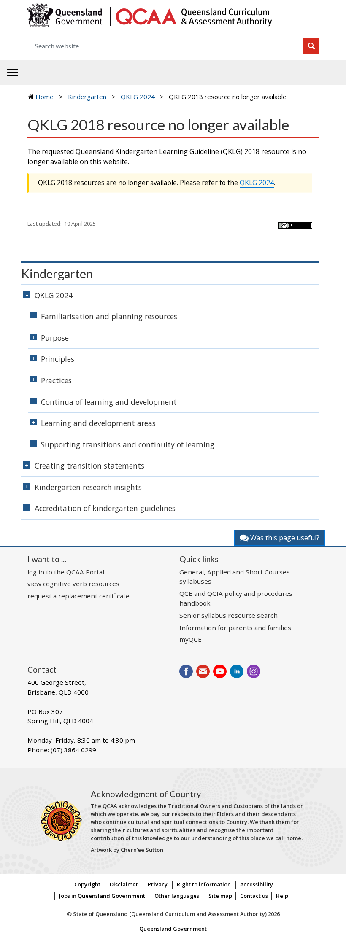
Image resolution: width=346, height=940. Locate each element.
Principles (57, 359)
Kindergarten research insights (88, 487)
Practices (56, 380)
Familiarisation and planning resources (109, 316)
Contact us (254, 896)
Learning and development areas (98, 423)
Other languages (176, 896)
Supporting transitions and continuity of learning (127, 444)
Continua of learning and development (109, 402)
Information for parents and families (235, 627)
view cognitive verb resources (73, 583)
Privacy (158, 884)
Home (44, 96)
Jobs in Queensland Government (102, 896)
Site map (220, 896)
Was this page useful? (284, 537)
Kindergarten (87, 96)
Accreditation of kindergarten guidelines (105, 508)
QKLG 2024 (138, 96)
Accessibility (256, 884)
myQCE (190, 639)
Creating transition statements (89, 466)
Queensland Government (173, 928)
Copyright (87, 884)
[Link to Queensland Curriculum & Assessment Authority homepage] (193, 16)
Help (282, 896)
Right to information (204, 884)
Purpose (55, 338)
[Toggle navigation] (12, 72)
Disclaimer (124, 884)
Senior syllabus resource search (228, 615)
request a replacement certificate (78, 596)
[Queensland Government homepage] (66, 16)
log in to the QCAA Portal (65, 572)
